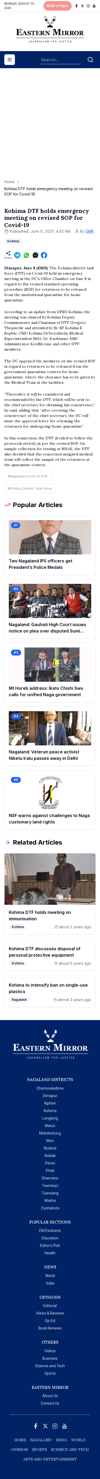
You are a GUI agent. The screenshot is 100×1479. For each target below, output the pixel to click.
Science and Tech (50, 1366)
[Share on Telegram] (17, 255)
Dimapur (50, 1096)
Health (50, 1253)
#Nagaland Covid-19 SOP (28, 476)
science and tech (70, 1449)
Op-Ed (50, 1321)
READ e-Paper (58, 6)
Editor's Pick (50, 1245)
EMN (90, 231)
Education (50, 1238)
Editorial (50, 1306)
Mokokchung (50, 1133)
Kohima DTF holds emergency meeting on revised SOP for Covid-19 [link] (48, 191)
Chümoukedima (50, 1088)
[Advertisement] (50, 126)
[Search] (90, 59)
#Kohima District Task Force (30, 488)
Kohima (50, 1111)
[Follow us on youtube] (94, 5)
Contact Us (50, 1403)
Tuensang (50, 1193)
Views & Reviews (50, 1313)
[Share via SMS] (35, 255)
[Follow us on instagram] (88, 5)
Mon (50, 1141)
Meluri (50, 1126)
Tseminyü (50, 1185)
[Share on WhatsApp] (26, 255)
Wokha (50, 1200)
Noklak (50, 1156)
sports (39, 1449)
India (50, 1283)
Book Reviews (50, 1328)
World (50, 1276)
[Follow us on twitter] (82, 5)
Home (9, 181)
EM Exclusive (50, 1230)
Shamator (50, 1178)
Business (50, 1358)
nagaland (41, 1440)
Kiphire (50, 1103)
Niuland (50, 1148)
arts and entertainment (50, 1459)
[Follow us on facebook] (76, 5)
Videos (50, 1351)
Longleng (50, 1118)
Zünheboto (50, 1208)
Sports (50, 1373)
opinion (19, 1449)
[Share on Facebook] (44, 255)
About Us (50, 1396)
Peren (50, 1163)
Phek (50, 1170)
